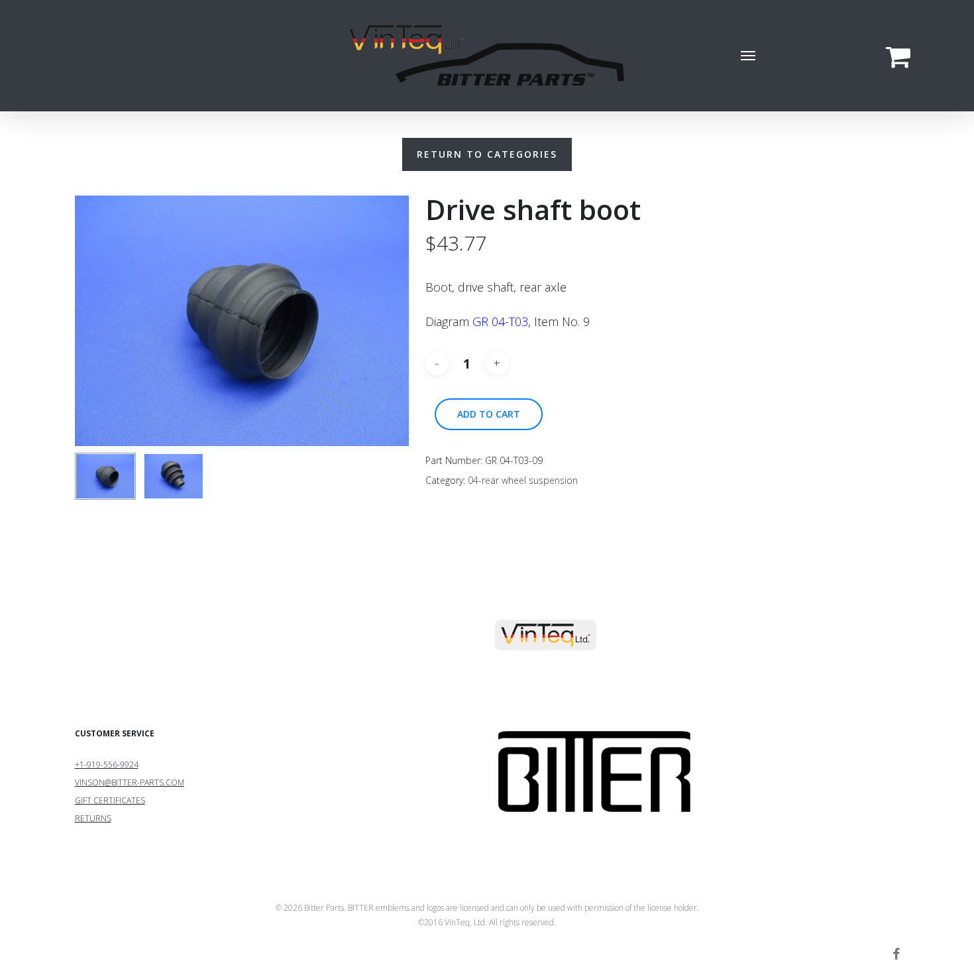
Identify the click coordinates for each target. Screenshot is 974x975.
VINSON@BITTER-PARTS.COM (129, 782)
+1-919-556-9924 (106, 764)
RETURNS (93, 818)
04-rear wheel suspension (523, 480)
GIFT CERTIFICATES (110, 800)
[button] (749, 55)
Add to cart (488, 414)
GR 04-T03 (500, 321)
